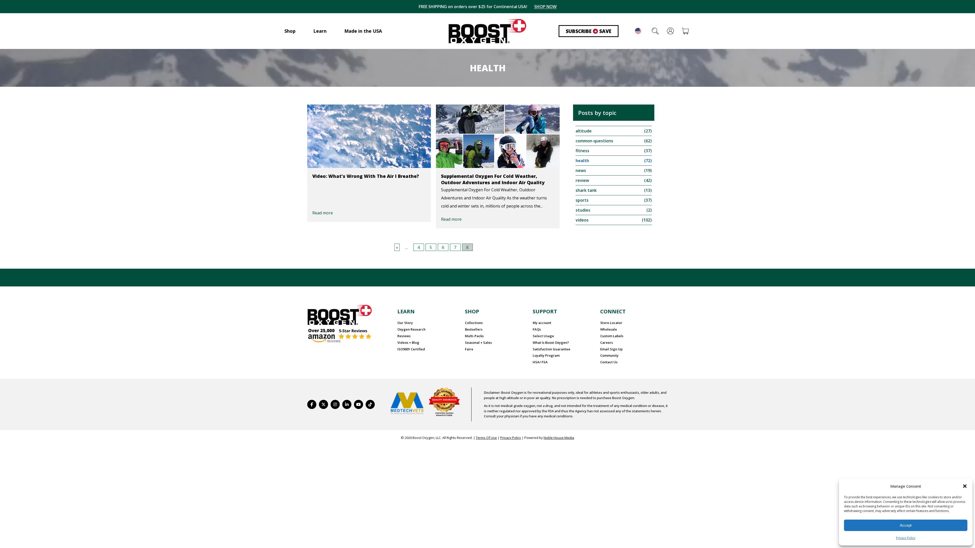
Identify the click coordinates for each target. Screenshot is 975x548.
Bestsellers (473, 329)
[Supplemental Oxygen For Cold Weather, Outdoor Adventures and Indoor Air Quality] (498, 136)
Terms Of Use (486, 437)
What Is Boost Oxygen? (551, 342)
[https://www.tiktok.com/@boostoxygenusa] (370, 404)
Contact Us (609, 362)
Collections (474, 322)
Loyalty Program (546, 355)
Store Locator (611, 322)
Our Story (405, 322)
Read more (322, 213)
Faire (469, 349)
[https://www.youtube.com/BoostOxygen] (358, 404)
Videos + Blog (408, 342)
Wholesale (608, 329)
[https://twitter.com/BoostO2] (323, 404)
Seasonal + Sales (478, 342)
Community (609, 355)
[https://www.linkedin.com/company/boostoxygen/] (346, 404)
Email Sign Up (611, 349)
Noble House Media (559, 437)
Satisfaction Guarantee (551, 349)
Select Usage (543, 336)
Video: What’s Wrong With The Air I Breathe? (365, 176)
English (638, 31)
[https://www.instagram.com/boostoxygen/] (335, 404)
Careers (606, 342)
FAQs (537, 329)
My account (542, 322)
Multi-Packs (474, 336)
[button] (964, 486)
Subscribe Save (588, 31)
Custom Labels (611, 336)
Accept (906, 525)
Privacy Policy (905, 538)
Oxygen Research (411, 329)
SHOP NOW (545, 6)
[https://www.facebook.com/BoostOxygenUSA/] (311, 404)
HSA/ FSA (540, 362)
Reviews (404, 336)
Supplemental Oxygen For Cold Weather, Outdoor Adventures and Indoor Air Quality (493, 179)
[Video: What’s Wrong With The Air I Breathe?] (369, 136)
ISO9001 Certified (411, 349)
